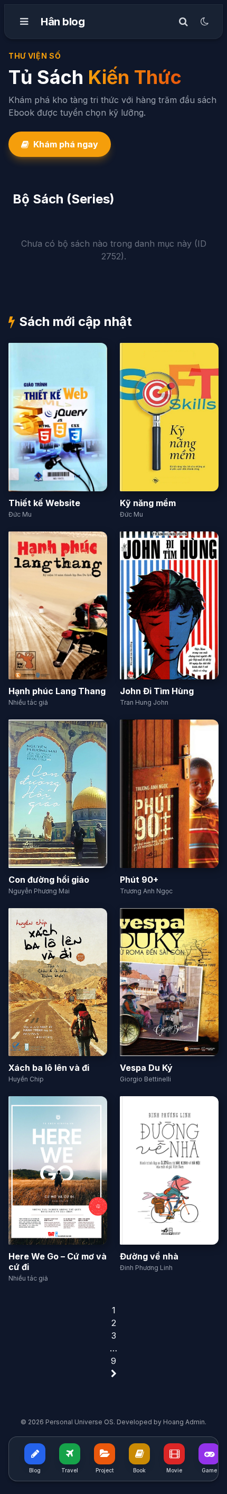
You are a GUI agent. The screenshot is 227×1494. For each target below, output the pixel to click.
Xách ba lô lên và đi (48, 1067)
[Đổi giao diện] (204, 21)
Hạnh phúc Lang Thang (57, 691)
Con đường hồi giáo (48, 879)
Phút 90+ (139, 879)
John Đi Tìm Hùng (157, 691)
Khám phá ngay (65, 144)
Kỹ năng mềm (148, 503)
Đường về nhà (149, 1256)
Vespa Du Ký (146, 1067)
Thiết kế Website (44, 503)
